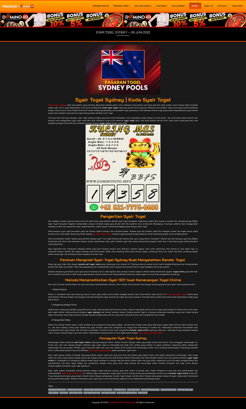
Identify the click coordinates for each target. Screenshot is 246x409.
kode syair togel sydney (150, 390)
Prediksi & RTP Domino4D (122, 402)
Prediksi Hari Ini (101, 6)
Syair (194, 6)
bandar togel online (75, 390)
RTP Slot (222, 6)
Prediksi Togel (121, 6)
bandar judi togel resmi (57, 390)
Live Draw (161, 6)
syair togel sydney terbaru (127, 393)
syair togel (64, 393)
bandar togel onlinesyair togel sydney (98, 390)
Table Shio (237, 6)
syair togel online (75, 393)
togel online (142, 393)
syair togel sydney (108, 393)
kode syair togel (133, 390)
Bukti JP (208, 6)
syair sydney (53, 393)
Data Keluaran (142, 6)
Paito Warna (178, 6)
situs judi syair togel (185, 390)
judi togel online (120, 390)
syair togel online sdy (92, 393)
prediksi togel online (168, 390)
